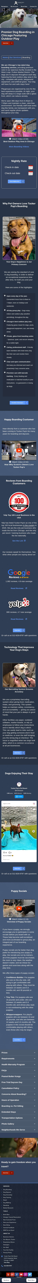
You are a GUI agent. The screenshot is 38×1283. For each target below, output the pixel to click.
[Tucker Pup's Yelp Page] (8, 1275)
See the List (17, 541)
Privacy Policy (7, 1252)
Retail (5, 1200)
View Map (7, 1262)
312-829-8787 (8, 1265)
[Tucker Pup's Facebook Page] (17, 1275)
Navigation (4, 6)
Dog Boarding (7, 1189)
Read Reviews (17, 588)
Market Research (8, 1208)
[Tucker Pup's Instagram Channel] (25, 1275)
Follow (20, 796)
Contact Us (33, 6)
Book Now (31, 1280)
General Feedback (8, 1227)
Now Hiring (6, 1225)
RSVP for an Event (8, 1230)
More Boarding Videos (19, 147)
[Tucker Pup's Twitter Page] (30, 1275)
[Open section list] (19, 1277)
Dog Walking (7, 1202)
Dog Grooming (7, 1195)
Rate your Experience (9, 1222)
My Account (14, 6)
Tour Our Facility (8, 1250)
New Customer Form (9, 1219)
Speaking (6, 1205)
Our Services (15, 57)
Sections (6, 1280)
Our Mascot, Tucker (9, 1239)
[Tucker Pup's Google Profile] (12, 1275)
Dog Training (7, 1197)
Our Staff (6, 1247)
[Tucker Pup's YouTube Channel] (21, 1275)
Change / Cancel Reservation (12, 1217)
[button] (7, 43)
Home (5, 57)
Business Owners (8, 1237)
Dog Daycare (7, 1192)
